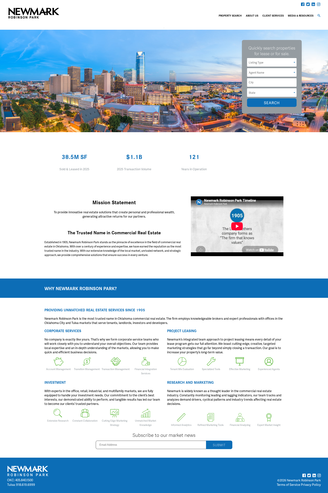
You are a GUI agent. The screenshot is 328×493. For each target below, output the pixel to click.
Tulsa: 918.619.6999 (21, 484)
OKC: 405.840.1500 (20, 480)
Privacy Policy (311, 484)
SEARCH (272, 102)
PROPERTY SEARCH (230, 15)
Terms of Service (288, 484)
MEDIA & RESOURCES (300, 15)
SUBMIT (219, 445)
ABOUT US (252, 15)
